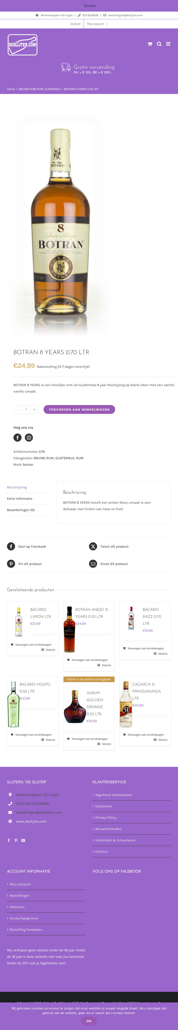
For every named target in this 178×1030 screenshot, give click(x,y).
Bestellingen (19, 895)
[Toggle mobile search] (159, 43)
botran (28, 464)
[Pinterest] (16, 840)
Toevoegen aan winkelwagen (79, 409)
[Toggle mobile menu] (168, 43)
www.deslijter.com (31, 821)
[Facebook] (9, 840)
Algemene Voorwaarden (113, 795)
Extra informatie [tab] (19, 498)
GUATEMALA (64, 458)
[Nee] (172, 1016)
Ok (89, 1021)
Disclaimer (103, 806)
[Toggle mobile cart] (150, 43)
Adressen (17, 907)
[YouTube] (23, 840)
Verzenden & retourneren (115, 840)
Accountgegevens (24, 918)
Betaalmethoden (108, 829)
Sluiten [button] (90, 5)
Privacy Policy (105, 817)
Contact (101, 851)
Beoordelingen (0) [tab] (21, 510)
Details (50, 649)
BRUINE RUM (44, 458)
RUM (79, 458)
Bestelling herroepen (26, 929)
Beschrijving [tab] (17, 487)
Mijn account (20, 884)
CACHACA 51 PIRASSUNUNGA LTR (146, 691)
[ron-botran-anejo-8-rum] (89, 221)
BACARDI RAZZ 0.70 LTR (152, 617)
